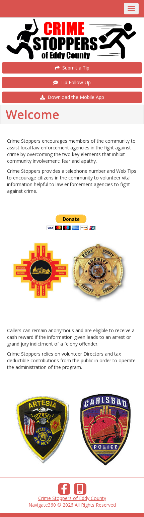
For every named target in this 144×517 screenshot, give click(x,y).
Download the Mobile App (74, 97)
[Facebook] (64, 491)
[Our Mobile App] (80, 491)
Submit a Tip (74, 67)
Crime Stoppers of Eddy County (72, 498)
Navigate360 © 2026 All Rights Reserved (72, 505)
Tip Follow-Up (74, 82)
